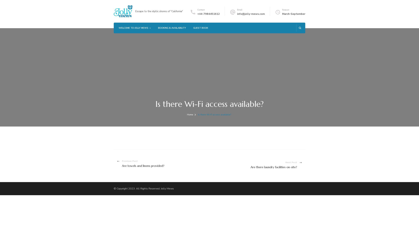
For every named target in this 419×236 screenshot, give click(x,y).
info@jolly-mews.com (251, 14)
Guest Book (200, 28)
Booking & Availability (172, 28)
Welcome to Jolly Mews (133, 28)
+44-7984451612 (208, 14)
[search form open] (300, 28)
